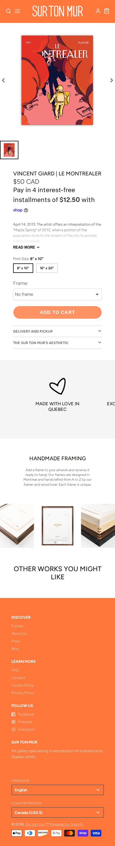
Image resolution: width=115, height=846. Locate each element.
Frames (17, 626)
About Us (19, 633)
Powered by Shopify (66, 824)
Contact (18, 677)
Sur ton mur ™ (37, 824)
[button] (55, 542)
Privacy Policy (22, 692)
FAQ (15, 670)
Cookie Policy (22, 685)
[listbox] (57, 294)
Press (15, 641)
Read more (24, 247)
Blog (15, 648)
